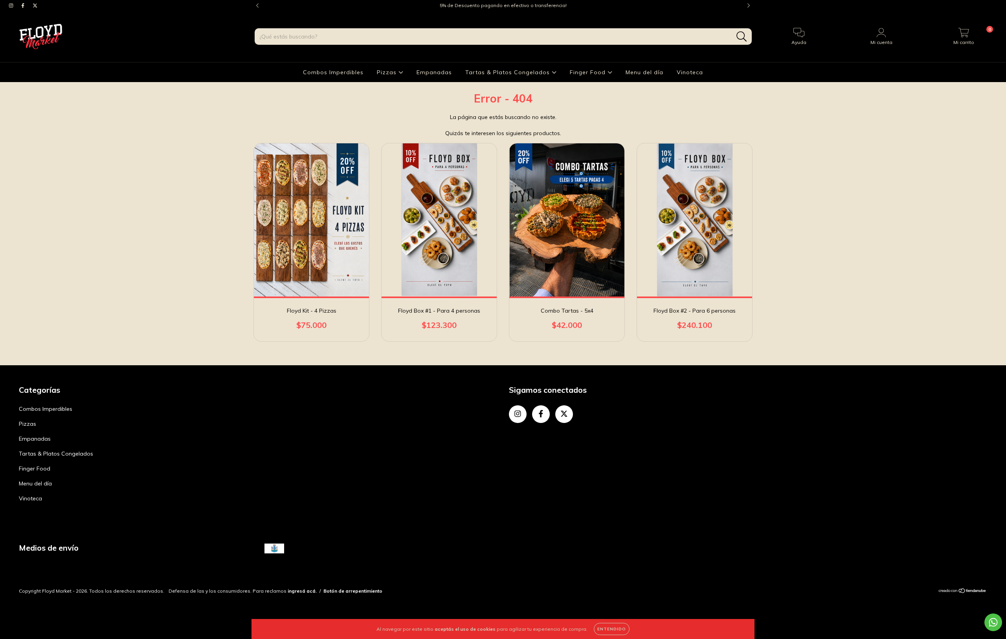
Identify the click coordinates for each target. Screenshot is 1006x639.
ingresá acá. (302, 591)
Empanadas (434, 72)
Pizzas (387, 72)
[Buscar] (741, 36)
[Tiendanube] (962, 592)
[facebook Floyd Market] (23, 5)
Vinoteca (690, 72)
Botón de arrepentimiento (352, 591)
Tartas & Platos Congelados (508, 72)
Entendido (611, 629)
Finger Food (589, 72)
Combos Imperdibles (333, 72)
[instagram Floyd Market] (12, 5)
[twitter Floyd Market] (35, 5)
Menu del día (644, 72)
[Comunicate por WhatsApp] (993, 622)
